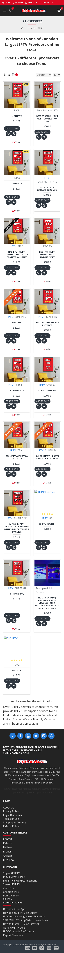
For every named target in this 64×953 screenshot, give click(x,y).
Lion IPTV (17, 116)
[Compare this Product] (13, 547)
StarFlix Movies (47, 390)
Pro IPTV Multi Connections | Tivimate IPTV (47, 255)
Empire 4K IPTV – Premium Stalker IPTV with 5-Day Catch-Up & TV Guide (16, 528)
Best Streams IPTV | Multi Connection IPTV (47, 119)
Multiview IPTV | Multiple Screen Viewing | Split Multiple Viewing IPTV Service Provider (47, 602)
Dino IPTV (16, 183)
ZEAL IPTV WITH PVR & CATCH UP (17, 457)
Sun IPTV (16, 322)
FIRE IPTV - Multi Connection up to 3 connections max (17, 255)
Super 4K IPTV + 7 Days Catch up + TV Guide (47, 457)
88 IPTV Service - (47, 524)
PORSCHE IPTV (17, 390)
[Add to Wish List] (8, 547)
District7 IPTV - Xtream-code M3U (47, 188)
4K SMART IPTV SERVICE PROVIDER (47, 324)
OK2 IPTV (16, 670)
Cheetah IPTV (17, 594)
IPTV (47, 178)
